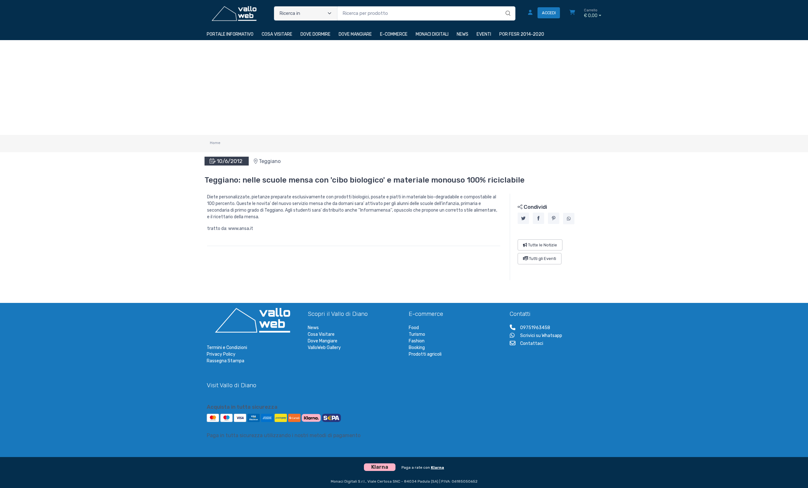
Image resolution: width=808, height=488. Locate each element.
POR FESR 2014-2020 (521, 34)
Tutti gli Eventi (542, 258)
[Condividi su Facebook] (538, 218)
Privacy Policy (221, 354)
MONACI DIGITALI (432, 34)
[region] (555, 237)
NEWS (462, 34)
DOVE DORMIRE (315, 34)
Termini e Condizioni (227, 347)
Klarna (437, 467)
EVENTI (484, 34)
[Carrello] (572, 13)
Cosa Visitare (321, 334)
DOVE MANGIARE (355, 34)
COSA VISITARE (277, 34)
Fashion (417, 341)
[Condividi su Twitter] (523, 218)
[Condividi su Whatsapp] (568, 218)
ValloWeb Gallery (324, 347)
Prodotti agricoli (425, 354)
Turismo (417, 334)
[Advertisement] (404, 87)
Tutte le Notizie (542, 245)
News (313, 327)
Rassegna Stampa (225, 361)
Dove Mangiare (322, 341)
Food (414, 327)
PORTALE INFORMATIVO (230, 34)
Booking (417, 347)
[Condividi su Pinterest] (553, 218)
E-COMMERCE (393, 34)
